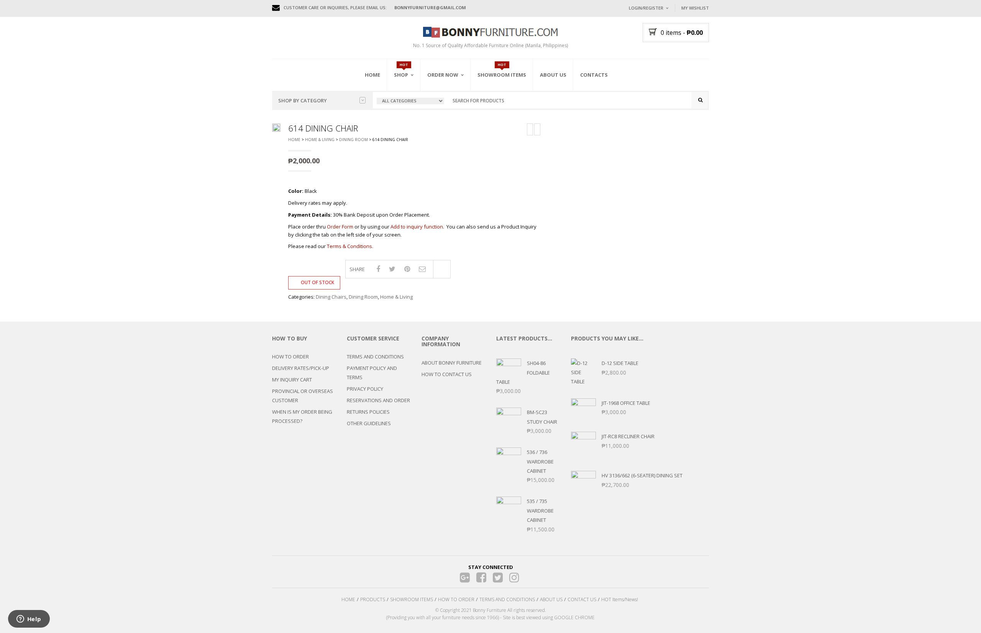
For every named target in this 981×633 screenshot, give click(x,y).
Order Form (340, 226)
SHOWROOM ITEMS (411, 599)
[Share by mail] (422, 268)
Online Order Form (452, 117)
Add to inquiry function (416, 226)
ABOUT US (551, 599)
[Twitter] (498, 577)
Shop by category (302, 100)
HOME (348, 599)
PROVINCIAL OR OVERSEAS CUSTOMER (302, 396)
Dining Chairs (331, 296)
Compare (441, 269)
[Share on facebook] (378, 268)
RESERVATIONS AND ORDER (378, 400)
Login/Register (646, 8)
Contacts (594, 74)
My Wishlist (695, 8)
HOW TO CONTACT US (447, 374)
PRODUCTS (372, 599)
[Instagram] (514, 577)
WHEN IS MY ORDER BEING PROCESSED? (302, 416)
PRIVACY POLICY (365, 388)
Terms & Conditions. (350, 246)
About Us (553, 74)
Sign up (676, 111)
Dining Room (353, 139)
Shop (401, 74)
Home (372, 74)
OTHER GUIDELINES (369, 423)
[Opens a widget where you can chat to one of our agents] (29, 619)
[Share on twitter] (392, 268)
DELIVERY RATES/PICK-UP (300, 368)
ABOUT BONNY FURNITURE (452, 362)
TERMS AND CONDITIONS (375, 356)
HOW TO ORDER (290, 356)
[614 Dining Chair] (276, 127)
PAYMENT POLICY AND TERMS (372, 373)
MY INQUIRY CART (292, 379)
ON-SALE (413, 116)
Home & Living (320, 139)
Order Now (442, 74)
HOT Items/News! (619, 599)
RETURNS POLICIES (368, 411)
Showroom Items (501, 74)
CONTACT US (582, 599)
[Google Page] (465, 577)
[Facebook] (481, 577)
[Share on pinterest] (407, 268)
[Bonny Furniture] (490, 31)
